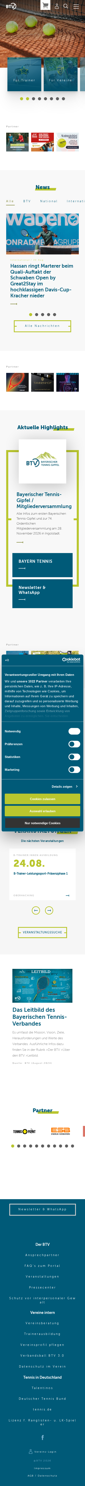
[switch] (74, 744)
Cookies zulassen (42, 799)
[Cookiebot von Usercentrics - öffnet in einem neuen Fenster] (62, 660)
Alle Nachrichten (42, 326)
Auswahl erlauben (42, 811)
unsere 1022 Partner (32, 681)
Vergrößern (66, 975)
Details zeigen (62, 786)
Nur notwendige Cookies (42, 823)
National (49, 201)
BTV (27, 201)
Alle (10, 201)
